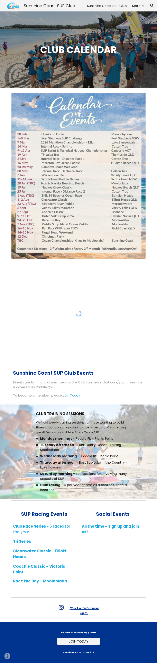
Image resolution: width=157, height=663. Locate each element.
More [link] (136, 5)
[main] (78, 50)
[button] (152, 6)
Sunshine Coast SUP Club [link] (107, 5)
